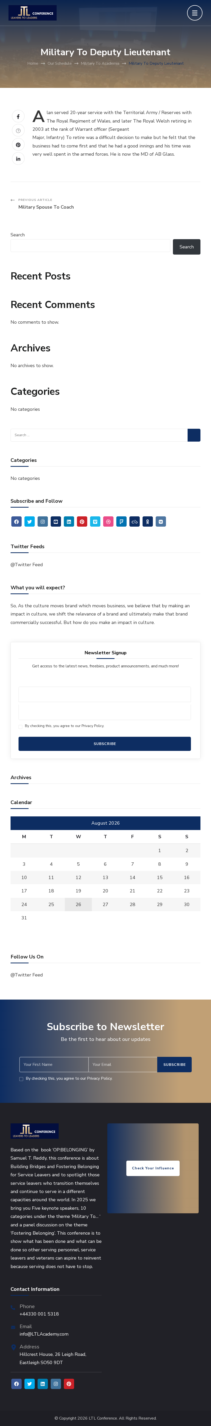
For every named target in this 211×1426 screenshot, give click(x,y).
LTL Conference (103, 1418)
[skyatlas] (134, 521)
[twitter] (29, 521)
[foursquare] (121, 521)
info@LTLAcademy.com (44, 1334)
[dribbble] (108, 521)
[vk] (161, 521)
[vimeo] (95, 521)
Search (18, 235)
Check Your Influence (153, 1168)
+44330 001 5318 (39, 1314)
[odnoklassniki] (148, 521)
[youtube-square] (56, 521)
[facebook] (16, 521)
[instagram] (43, 521)
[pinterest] (82, 521)
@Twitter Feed (27, 565)
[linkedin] (69, 521)
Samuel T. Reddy (29, 1158)
